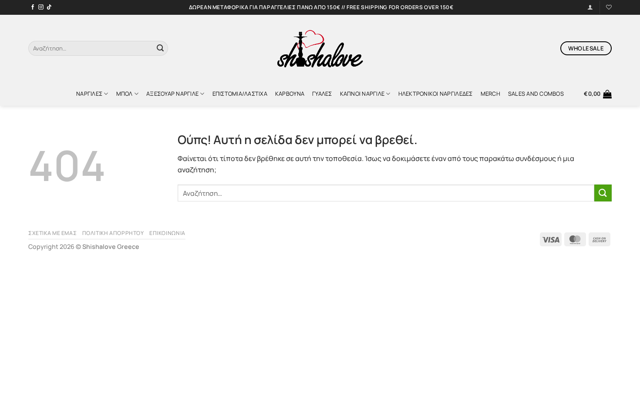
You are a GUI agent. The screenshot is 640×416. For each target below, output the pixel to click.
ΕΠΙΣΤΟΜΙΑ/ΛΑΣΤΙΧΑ (239, 93)
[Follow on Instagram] (41, 7)
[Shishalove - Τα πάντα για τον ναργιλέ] (320, 48)
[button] (598, 94)
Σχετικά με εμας (52, 233)
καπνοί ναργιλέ (362, 93)
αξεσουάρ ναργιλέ (172, 93)
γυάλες (322, 93)
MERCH (490, 93)
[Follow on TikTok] (49, 7)
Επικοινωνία (167, 233)
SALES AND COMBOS (536, 93)
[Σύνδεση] (590, 7)
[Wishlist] (609, 7)
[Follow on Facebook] (32, 7)
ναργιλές (89, 93)
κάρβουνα (289, 93)
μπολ (124, 93)
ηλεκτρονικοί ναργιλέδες (435, 93)
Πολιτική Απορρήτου (113, 233)
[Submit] (160, 48)
